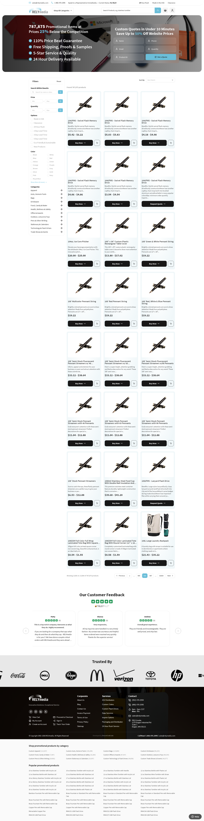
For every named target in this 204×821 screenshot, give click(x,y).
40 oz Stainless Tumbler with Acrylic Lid (154, 789)
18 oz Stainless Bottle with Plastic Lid (154, 778)
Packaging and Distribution (112, 722)
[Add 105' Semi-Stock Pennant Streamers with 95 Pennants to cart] (171, 443)
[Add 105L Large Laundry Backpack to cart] (171, 563)
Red (51, 158)
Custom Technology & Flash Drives (118, 758)
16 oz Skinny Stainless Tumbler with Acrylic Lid (45, 778)
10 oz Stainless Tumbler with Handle (116, 771)
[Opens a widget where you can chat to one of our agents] (195, 817)
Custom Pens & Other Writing (42, 758)
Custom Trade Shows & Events (154, 758)
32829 (161, 576)
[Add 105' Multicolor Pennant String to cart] (97, 324)
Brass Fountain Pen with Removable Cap (43, 800)
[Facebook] (31, 712)
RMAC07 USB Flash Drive (111, 815)
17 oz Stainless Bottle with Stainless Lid (80, 778)
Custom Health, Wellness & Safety (81, 755)
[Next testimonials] (178, 631)
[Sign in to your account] (172, 10)
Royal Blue (37, 179)
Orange (35, 165)
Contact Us (81, 709)
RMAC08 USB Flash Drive (149, 815)
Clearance (171, 3)
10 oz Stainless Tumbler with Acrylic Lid (42, 771)
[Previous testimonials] (26, 631)
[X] (46, 712)
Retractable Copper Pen (37, 811)
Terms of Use (82, 718)
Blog (79, 704)
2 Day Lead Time (40, 131)
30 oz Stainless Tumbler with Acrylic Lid (154, 786)
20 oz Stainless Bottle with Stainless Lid (80, 782)
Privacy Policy (82, 722)
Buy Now (79, 143)
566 (145, 576)
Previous (122, 576)
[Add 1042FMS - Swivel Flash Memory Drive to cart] (97, 143)
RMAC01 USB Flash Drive (74, 811)
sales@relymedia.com (40, 3)
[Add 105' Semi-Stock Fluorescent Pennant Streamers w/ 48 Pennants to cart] (97, 383)
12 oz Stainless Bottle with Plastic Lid (154, 771)
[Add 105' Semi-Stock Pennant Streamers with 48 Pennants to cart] (97, 443)
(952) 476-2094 (138, 700)
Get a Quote (162, 57)
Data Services (107, 713)
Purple (52, 165)
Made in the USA (158, 3)
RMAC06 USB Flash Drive (74, 815)
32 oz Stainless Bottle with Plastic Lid (79, 789)
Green (52, 162)
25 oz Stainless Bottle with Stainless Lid (80, 786)
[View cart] (165, 10)
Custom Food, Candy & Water (41, 755)
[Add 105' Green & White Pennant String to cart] (171, 264)
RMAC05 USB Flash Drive (37, 815)
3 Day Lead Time (40, 134)
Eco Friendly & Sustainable (44, 142)
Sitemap (80, 726)
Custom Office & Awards (114, 755)
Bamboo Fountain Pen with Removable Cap (44, 793)
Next (169, 576)
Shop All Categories (61, 10)
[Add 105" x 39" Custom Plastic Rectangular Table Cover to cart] (134, 264)
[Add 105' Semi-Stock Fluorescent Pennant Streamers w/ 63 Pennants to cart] (134, 383)
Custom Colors (108, 704)
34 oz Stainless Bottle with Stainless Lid (117, 789)
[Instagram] (36, 712)
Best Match (151, 80)
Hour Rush (144, 3)
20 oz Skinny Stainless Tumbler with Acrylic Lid (45, 782)
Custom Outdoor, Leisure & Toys (155, 755)
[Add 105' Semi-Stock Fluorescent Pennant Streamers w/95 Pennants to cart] (171, 383)
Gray (51, 168)
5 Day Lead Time (40, 138)
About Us (80, 700)
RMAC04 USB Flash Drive (149, 811)
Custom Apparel (38, 751)
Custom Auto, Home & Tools (79, 751)
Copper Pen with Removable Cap (40, 807)
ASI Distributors (108, 700)
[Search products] (158, 10)
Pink (34, 175)
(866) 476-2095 (138, 705)
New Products (39, 146)
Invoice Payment (83, 713)
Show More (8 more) (38, 182)
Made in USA (39, 119)
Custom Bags (111, 751)
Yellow (35, 162)
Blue (34, 158)
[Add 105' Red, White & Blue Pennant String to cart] (171, 324)
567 (150, 576)
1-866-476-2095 (59, 3)
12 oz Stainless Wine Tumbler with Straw (155, 774)
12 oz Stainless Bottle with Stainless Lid (42, 774)
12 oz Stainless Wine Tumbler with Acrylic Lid (119, 774)
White (52, 155)
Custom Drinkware (150, 751)
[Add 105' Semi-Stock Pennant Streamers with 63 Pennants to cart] (134, 443)
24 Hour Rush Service (110, 726)
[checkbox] (32, 119)
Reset (59, 81)
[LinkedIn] (41, 712)
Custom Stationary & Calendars (80, 758)
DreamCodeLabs (108, 736)
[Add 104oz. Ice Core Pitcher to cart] (97, 264)
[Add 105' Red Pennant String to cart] (134, 324)
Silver (35, 172)
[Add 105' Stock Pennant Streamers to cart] (97, 503)
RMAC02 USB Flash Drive (111, 811)
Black (35, 155)
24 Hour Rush (39, 126)
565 (139, 576)
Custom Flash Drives (110, 709)
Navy (51, 175)
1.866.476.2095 (152, 736)
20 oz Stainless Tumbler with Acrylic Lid (117, 782)
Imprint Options (108, 718)
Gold (51, 172)
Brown (35, 168)
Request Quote (156, 204)
